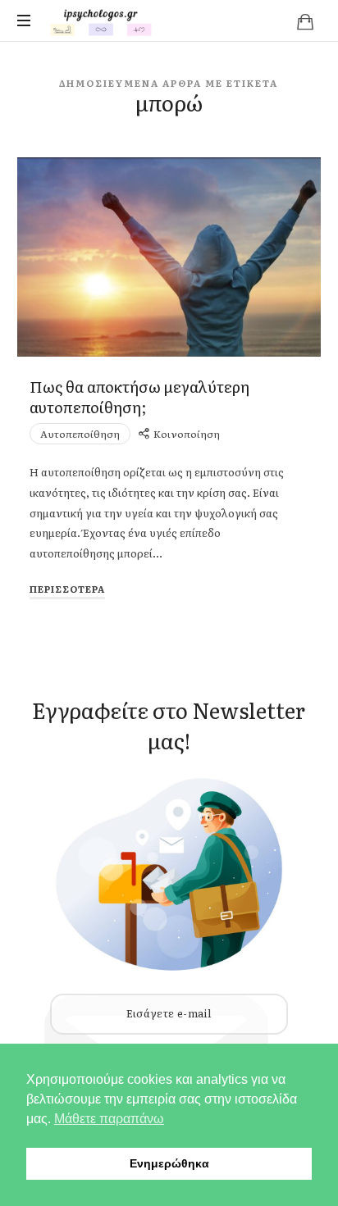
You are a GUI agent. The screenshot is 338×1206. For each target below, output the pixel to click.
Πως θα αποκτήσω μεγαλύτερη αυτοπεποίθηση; (139, 396)
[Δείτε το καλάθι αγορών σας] (305, 21)
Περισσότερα (67, 588)
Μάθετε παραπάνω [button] (109, 1119)
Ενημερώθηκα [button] (169, 1163)
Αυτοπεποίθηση (80, 433)
